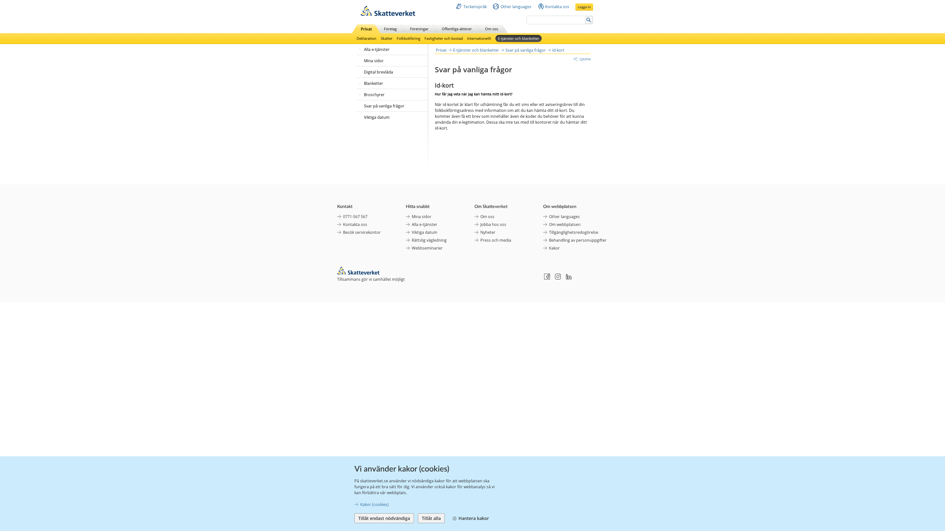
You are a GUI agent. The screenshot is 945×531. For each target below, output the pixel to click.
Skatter (387, 38)
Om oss (491, 28)
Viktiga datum (377, 117)
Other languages (516, 6)
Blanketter (373, 83)
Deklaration (366, 38)
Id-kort (558, 50)
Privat (366, 29)
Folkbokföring (408, 38)
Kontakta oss (557, 6)
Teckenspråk (475, 6)
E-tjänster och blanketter (518, 38)
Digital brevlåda (378, 72)
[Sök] (589, 20)
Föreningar (419, 28)
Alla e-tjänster (377, 49)
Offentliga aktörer (457, 28)
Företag (390, 28)
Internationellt (479, 38)
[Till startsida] (388, 14)
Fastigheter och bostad (444, 38)
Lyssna (585, 59)
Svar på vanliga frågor (384, 106)
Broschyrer (374, 94)
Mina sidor (374, 60)
